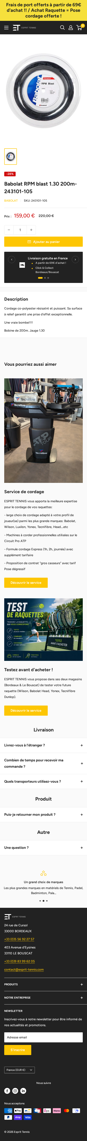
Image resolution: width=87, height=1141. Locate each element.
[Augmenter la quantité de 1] (31, 229)
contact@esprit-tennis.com (24, 969)
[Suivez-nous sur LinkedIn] (23, 1091)
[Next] (75, 259)
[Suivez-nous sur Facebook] (7, 1091)
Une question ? (16, 847)
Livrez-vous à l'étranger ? (24, 745)
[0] (79, 27)
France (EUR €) (16, 1069)
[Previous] (11, 259)
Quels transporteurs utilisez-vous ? (32, 781)
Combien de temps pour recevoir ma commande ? (33, 763)
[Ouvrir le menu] (6, 27)
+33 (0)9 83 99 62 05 (19, 961)
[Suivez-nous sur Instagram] (15, 1091)
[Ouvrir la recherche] (62, 27)
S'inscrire (18, 1050)
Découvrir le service (26, 583)
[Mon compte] (71, 27)
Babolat (11, 200)
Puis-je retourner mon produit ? (30, 814)
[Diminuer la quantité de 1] (8, 229)
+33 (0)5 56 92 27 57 (19, 939)
